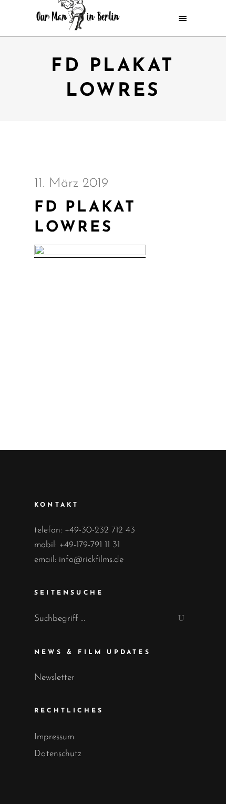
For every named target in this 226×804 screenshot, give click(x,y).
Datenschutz (57, 753)
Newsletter (54, 677)
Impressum (54, 736)
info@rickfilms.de (91, 559)
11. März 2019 (71, 183)
